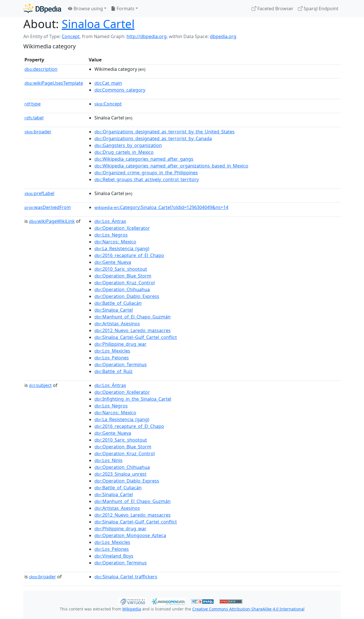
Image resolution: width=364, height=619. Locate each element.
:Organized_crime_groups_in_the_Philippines (146, 172)
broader (37, 132)
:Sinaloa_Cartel (113, 310)
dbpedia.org (223, 36)
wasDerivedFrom (47, 207)
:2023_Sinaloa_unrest (120, 474)
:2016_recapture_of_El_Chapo (129, 255)
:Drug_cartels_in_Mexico (124, 152)
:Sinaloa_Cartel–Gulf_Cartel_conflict (135, 337)
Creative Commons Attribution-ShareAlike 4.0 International (248, 609)
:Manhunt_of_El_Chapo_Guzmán (132, 317)
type (32, 104)
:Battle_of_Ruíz (113, 371)
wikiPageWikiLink (52, 221)
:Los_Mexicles (112, 351)
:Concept (108, 104)
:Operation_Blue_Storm (122, 276)
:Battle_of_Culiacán (118, 303)
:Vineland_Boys (113, 556)
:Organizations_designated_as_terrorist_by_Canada (153, 138)
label (34, 118)
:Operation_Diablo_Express (126, 296)
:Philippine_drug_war (120, 344)
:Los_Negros (111, 235)
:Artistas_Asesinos (117, 323)
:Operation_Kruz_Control (124, 283)
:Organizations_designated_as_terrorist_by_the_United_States (164, 132)
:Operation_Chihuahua (122, 289)
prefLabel (39, 193)
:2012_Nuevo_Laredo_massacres (132, 330)
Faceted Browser (274, 8)
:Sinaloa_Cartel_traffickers (125, 577)
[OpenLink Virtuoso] (132, 601)
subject (40, 385)
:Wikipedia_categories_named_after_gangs (143, 159)
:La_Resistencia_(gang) (121, 248)
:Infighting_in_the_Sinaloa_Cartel (132, 399)
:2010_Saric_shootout (120, 269)
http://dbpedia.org (147, 36)
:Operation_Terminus (120, 364)
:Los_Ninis (108, 460)
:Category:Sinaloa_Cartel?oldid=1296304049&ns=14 (161, 207)
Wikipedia (131, 609)
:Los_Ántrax (110, 221)
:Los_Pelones (111, 358)
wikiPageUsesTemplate (53, 83)
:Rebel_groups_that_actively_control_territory (146, 179)
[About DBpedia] (42, 8)
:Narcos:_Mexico (115, 242)
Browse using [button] (88, 8)
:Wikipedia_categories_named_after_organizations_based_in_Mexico (171, 166)
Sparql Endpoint (320, 8)
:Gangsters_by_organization (128, 145)
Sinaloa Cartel (98, 24)
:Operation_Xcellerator (122, 228)
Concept (71, 36)
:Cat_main (108, 83)
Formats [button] (125, 8)
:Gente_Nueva (112, 262)
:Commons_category (119, 90)
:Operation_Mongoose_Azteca (130, 535)
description (40, 69)
